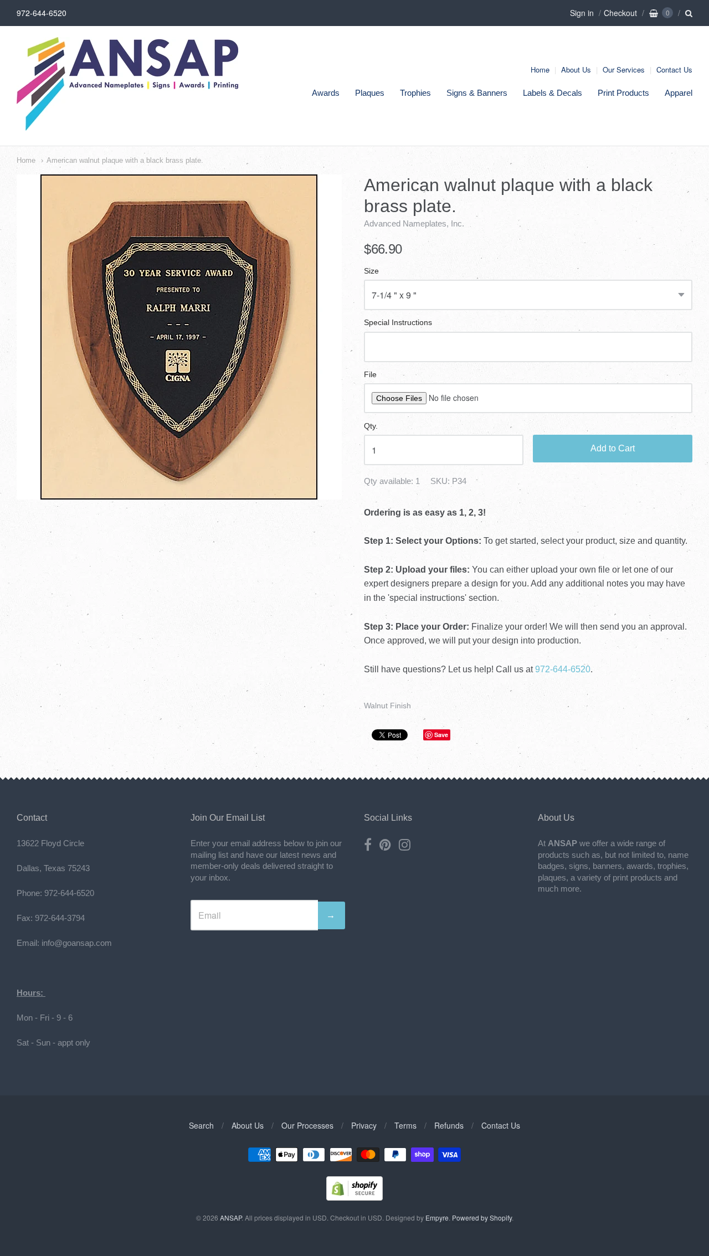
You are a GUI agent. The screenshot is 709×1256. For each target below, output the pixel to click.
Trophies (415, 92)
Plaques (369, 92)
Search (201, 1125)
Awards (326, 92)
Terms (405, 1125)
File (370, 374)
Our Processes (307, 1125)
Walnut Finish (387, 705)
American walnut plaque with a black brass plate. (125, 160)
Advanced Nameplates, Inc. (414, 223)
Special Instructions (398, 322)
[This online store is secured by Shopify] (354, 1197)
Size (371, 271)
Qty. (371, 426)
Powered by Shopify (482, 1217)
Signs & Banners (476, 92)
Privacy (364, 1125)
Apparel (678, 92)
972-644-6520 (562, 669)
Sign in (582, 12)
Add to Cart (612, 448)
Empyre (437, 1217)
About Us (576, 69)
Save (441, 734)
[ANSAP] (127, 125)
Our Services (624, 69)
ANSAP (231, 1217)
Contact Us (674, 69)
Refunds (449, 1125)
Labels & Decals (552, 92)
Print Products (623, 92)
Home (540, 69)
